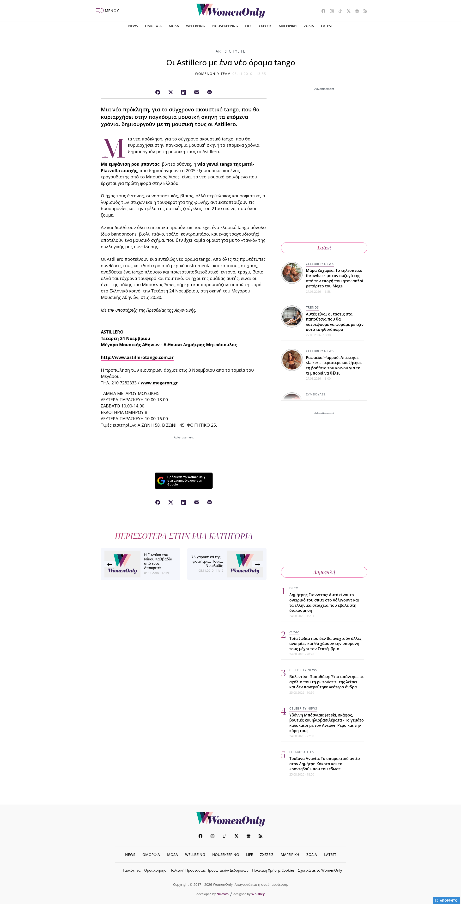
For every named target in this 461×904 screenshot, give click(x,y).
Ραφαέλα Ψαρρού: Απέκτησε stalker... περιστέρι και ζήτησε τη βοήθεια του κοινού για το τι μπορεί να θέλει (334, 365)
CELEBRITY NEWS (320, 263)
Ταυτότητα (131, 870)
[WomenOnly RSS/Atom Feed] (363, 11)
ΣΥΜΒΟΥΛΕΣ (316, 394)
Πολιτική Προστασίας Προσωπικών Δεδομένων (209, 870)
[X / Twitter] (171, 92)
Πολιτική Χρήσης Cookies (273, 870)
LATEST (327, 26)
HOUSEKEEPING (225, 26)
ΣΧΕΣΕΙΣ (265, 26)
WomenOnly (230, 819)
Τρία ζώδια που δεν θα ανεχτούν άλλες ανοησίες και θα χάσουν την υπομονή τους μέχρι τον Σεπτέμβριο (325, 643)
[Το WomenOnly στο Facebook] (321, 11)
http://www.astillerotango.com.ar (137, 357)
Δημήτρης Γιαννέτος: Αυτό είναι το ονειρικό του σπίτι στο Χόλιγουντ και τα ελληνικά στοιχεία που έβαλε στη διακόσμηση (324, 602)
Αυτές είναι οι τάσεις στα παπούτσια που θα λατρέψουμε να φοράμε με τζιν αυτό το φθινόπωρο (335, 321)
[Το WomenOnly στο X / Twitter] (347, 11)
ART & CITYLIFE (230, 51)
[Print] (210, 92)
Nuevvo (223, 894)
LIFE (248, 26)
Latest (324, 247)
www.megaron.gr (159, 383)
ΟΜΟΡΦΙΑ (153, 26)
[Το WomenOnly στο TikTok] (338, 11)
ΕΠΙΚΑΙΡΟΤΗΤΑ (301, 752)
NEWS (133, 26)
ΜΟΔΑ (174, 26)
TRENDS (312, 307)
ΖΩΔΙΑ (309, 26)
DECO (293, 588)
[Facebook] (158, 92)
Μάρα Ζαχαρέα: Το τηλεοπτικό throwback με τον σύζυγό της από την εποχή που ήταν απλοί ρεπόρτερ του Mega (335, 278)
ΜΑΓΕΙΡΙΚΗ (288, 26)
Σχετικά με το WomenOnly (320, 870)
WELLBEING (195, 26)
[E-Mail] (197, 92)
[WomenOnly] (230, 11)
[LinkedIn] (184, 92)
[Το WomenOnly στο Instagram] (330, 11)
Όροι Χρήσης (155, 870)
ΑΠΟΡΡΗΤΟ (448, 900)
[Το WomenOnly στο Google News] (355, 11)
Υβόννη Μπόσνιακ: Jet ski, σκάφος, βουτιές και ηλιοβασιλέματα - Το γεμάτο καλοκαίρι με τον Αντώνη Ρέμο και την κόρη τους (326, 722)
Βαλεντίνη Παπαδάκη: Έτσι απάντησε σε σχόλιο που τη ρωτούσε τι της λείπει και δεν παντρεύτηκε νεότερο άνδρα (326, 682)
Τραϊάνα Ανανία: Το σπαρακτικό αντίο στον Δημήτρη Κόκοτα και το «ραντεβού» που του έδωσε (324, 763)
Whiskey (258, 894)
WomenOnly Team (213, 73)
